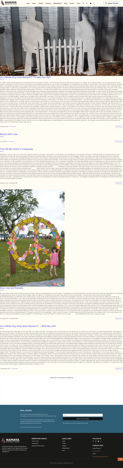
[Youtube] (98, 441)
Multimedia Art (57, 3)
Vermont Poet (35, 443)
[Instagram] (95, 441)
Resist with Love (9, 134)
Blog (65, 3)
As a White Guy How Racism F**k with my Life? (25, 77)
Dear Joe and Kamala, (11, 288)
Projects (48, 3)
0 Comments (12, 126)
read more (119, 126)
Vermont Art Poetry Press (38, 445)
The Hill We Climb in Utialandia (16, 149)
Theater (40, 3)
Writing (2, 79)
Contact (71, 3)
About (34, 3)
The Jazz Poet (35, 441)
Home (28, 3)
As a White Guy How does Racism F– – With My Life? (28, 326)
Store (78, 3)
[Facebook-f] (93, 441)
